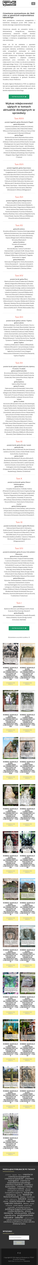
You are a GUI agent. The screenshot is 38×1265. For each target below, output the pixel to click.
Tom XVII (19, 164)
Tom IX (19, 522)
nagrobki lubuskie (13, 1203)
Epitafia (27, 1191)
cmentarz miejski (24, 1186)
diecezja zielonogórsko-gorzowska (19, 1189)
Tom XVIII (19, 118)
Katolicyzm (31, 1197)
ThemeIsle (26, 1261)
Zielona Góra (19, 1223)
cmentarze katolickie (14, 1178)
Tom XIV (19, 275)
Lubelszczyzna (13, 1199)
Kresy (6, 1199)
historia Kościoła (11, 1196)
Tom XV (19, 225)
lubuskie (22, 1198)
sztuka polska (20, 1213)
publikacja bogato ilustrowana (19, 1209)
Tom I (19, 603)
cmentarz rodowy (16, 1188)
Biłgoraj (20, 1174)
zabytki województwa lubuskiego (19, 1220)
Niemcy (26, 1203)
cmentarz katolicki (14, 1184)
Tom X (19, 478)
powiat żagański (18, 1205)
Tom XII (19, 362)
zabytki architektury (29, 1218)
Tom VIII (19, 548)
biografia (14, 1174)
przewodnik (11, 1207)
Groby (19, 1195)
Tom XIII (19, 317)
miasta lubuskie (17, 1201)
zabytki (19, 1217)
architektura (8, 1174)
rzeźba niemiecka (16, 1211)
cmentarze (28, 1174)
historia (27, 1194)
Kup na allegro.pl (18, 96)
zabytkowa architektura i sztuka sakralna (19, 1222)
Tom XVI (19, 197)
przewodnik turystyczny (23, 1207)
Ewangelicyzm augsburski (14, 1193)
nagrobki (30, 1201)
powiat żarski (28, 1205)
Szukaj (19, 1242)
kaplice (22, 1197)
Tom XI (19, 441)
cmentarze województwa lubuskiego (18, 1181)
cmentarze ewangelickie (19, 1176)
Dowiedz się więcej (10, 683)
